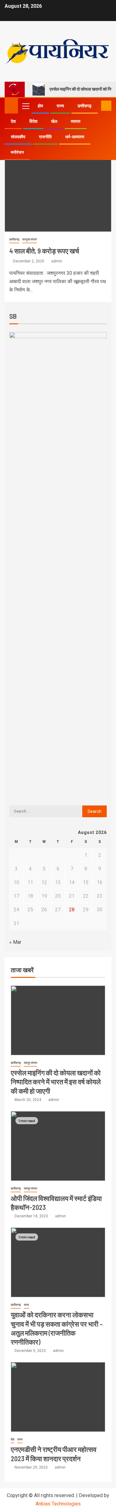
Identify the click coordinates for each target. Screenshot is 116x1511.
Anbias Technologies (58, 1504)
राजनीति (45, 136)
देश (13, 121)
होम (40, 105)
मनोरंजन (17, 152)
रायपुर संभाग (30, 1062)
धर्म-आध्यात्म (74, 136)
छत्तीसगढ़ (85, 105)
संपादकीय (18, 136)
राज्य (60, 105)
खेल (54, 121)
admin (56, 261)
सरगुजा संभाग (29, 239)
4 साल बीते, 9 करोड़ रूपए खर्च (44, 251)
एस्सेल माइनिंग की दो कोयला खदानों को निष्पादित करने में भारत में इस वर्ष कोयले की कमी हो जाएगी (56, 1081)
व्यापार (75, 121)
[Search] (96, 106)
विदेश (33, 121)
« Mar (15, 942)
